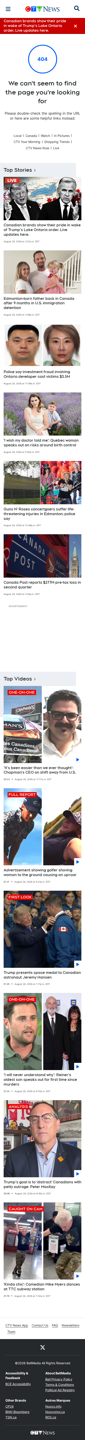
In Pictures (62, 136)
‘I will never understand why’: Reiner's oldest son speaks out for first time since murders (40, 1079)
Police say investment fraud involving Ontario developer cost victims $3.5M (37, 374)
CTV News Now (37, 148)
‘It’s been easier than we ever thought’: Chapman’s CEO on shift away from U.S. (40, 770)
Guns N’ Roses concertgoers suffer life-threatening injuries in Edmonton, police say (39, 514)
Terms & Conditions (59, 1385)
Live (56, 148)
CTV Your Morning (27, 142)
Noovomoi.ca (55, 1412)
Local (18, 136)
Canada (31, 136)
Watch (45, 136)
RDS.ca (50, 1417)
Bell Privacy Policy (58, 1379)
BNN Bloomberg (17, 1412)
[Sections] (8, 8)
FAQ (55, 1325)
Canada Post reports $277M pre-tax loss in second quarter (42, 584)
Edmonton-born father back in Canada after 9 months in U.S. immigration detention (39, 303)
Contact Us (40, 1325)
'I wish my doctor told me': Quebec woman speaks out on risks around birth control (41, 442)
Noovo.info (53, 1406)
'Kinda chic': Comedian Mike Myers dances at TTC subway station (42, 1286)
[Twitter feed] (42, 1347)
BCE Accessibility (18, 1384)
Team (11, 1331)
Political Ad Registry (60, 1390)
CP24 (9, 1406)
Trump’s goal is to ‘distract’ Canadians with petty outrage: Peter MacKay (42, 1184)
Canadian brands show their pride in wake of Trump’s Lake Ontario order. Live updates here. (42, 230)
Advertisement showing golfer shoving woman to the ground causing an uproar (40, 872)
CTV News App (16, 1325)
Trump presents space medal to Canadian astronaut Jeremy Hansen (42, 974)
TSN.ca (11, 1417)
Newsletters (70, 1325)
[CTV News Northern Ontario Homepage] (42, 9)
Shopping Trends (57, 142)
